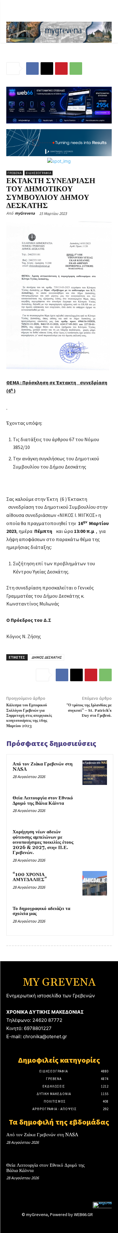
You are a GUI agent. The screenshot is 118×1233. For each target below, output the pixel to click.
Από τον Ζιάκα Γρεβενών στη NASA (43, 766)
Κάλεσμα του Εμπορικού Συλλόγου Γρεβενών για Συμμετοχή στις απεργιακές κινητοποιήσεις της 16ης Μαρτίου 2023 (29, 715)
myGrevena (25, 213)
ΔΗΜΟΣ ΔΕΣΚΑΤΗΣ (46, 657)
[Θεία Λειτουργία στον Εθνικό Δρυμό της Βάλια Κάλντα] (94, 806)
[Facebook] (32, 68)
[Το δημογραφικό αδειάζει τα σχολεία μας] (94, 917)
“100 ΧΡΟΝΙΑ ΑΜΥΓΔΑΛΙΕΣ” (30, 877)
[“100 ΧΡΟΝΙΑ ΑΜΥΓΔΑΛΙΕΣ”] (94, 883)
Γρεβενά (15, 173)
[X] (47, 68)
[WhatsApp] (76, 68)
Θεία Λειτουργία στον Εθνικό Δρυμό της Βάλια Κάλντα (43, 800)
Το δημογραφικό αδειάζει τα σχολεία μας (41, 911)
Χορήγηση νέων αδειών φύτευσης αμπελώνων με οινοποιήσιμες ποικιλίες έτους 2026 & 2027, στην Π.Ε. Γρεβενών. (43, 842)
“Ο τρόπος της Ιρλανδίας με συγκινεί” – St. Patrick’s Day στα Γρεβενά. (89, 710)
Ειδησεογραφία (38, 173)
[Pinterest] (61, 68)
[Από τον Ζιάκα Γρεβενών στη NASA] (94, 772)
